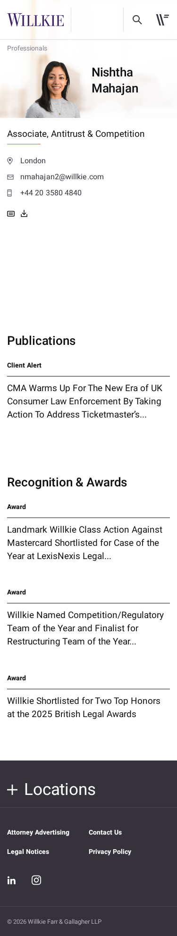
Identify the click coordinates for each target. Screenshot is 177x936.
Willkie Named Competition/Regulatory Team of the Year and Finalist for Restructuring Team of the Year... (85, 628)
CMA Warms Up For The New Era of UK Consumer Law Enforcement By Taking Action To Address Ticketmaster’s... (84, 401)
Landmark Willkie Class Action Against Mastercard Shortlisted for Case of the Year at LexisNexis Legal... (84, 543)
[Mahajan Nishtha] (24, 213)
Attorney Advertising (38, 832)
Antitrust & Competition (98, 134)
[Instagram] (36, 880)
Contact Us (105, 832)
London (33, 161)
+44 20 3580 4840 (51, 193)
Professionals (27, 48)
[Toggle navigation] (162, 19)
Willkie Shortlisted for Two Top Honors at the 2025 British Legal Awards (83, 707)
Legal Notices (28, 852)
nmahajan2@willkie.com (62, 177)
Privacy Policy (110, 852)
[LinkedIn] (12, 880)
